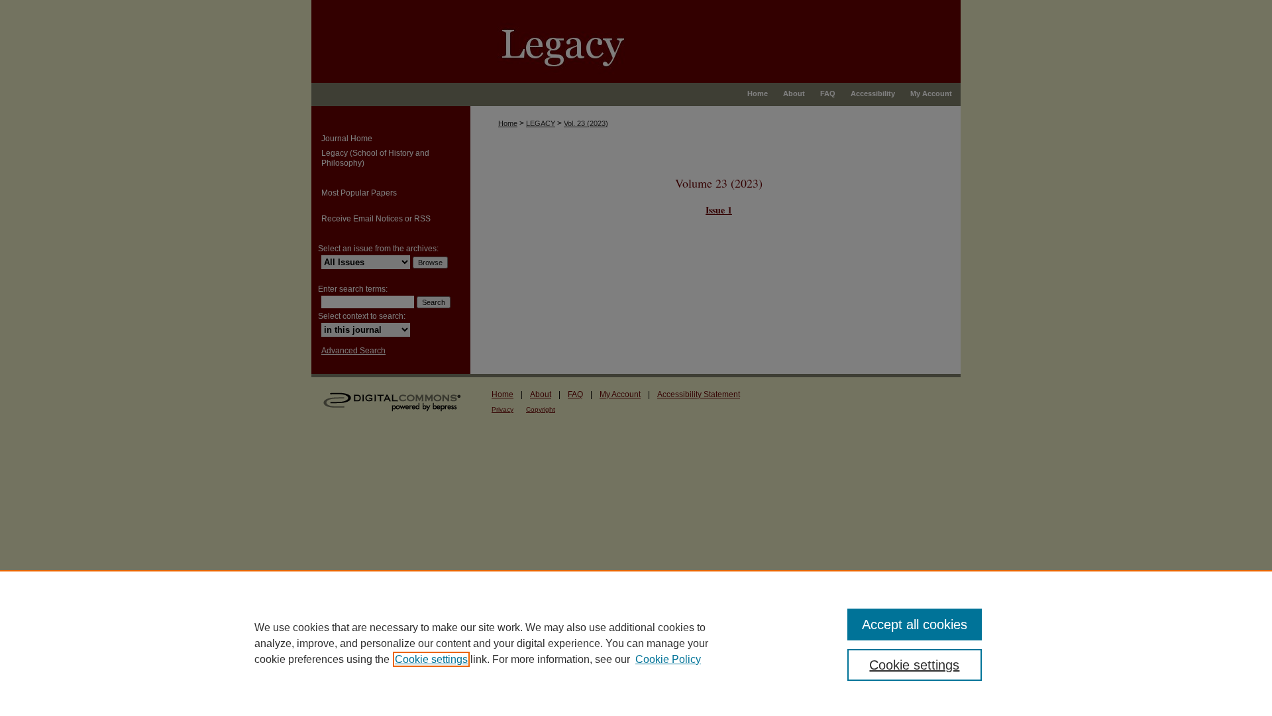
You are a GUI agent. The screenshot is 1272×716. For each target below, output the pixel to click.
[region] (636, 643)
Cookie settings (431, 659)
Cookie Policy (668, 659)
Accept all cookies (914, 624)
